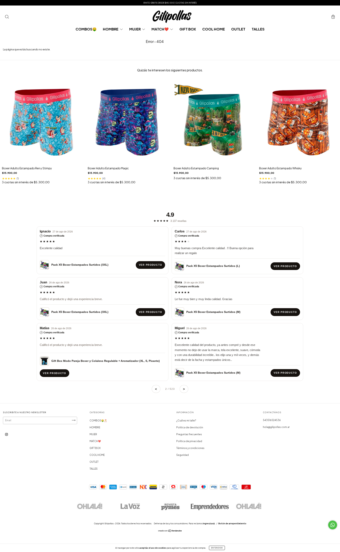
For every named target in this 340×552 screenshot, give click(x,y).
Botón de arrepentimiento (232, 523)
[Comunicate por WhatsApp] (332, 525)
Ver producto (150, 265)
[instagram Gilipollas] (6, 434)
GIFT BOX (187, 29)
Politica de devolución (189, 427)
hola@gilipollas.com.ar (276, 427)
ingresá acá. (209, 523)
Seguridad (182, 454)
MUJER (135, 29)
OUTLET (238, 29)
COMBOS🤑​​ (86, 29)
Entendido (217, 548)
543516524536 (272, 420)
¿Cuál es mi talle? (186, 420)
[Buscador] (7, 17)
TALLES (258, 29)
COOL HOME (213, 29)
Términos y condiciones (190, 448)
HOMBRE (111, 29)
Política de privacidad (189, 441)
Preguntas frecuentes (189, 434)
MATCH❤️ (160, 29)
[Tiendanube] (170, 531)
